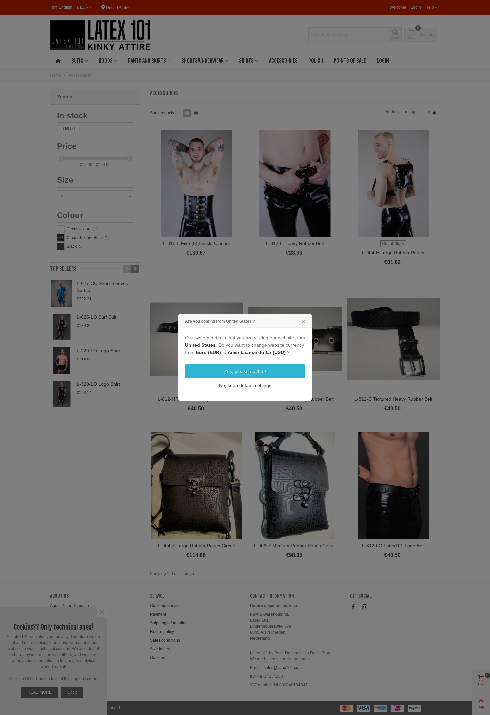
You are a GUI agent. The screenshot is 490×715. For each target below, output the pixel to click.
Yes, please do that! (245, 371)
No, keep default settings (245, 385)
